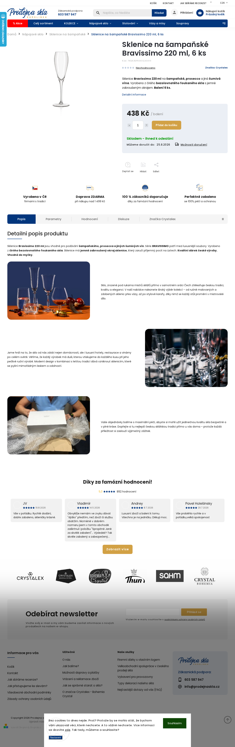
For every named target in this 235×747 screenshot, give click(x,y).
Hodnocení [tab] (90, 219)
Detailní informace (134, 94)
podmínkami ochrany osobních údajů (184, 619)
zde (67, 730)
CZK (222, 2)
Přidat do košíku (166, 125)
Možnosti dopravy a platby (80, 672)
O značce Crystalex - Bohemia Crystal (83, 694)
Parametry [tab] (53, 219)
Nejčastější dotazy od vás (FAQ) (140, 690)
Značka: (216, 67)
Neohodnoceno (145, 68)
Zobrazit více (117, 549)
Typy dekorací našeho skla (136, 683)
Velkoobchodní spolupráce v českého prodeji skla (143, 668)
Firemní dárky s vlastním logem (139, 660)
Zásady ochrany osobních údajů (29, 699)
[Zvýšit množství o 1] (146, 125)
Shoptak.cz (35, 727)
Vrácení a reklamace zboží (80, 679)
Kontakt (168, 3)
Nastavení (55, 737)
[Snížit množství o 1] (129, 125)
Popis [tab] (21, 219)
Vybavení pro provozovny (135, 677)
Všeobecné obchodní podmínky (29, 692)
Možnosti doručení (194, 144)
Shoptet (23, 727)
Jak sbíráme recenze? (193, 3)
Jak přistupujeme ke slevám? (27, 686)
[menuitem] (17, 23)
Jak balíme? (70, 666)
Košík (153, 3)
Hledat (159, 12)
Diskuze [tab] (123, 219)
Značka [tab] (162, 219)
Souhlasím (175, 723)
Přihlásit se (194, 612)
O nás (66, 660)
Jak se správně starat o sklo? (82, 685)
